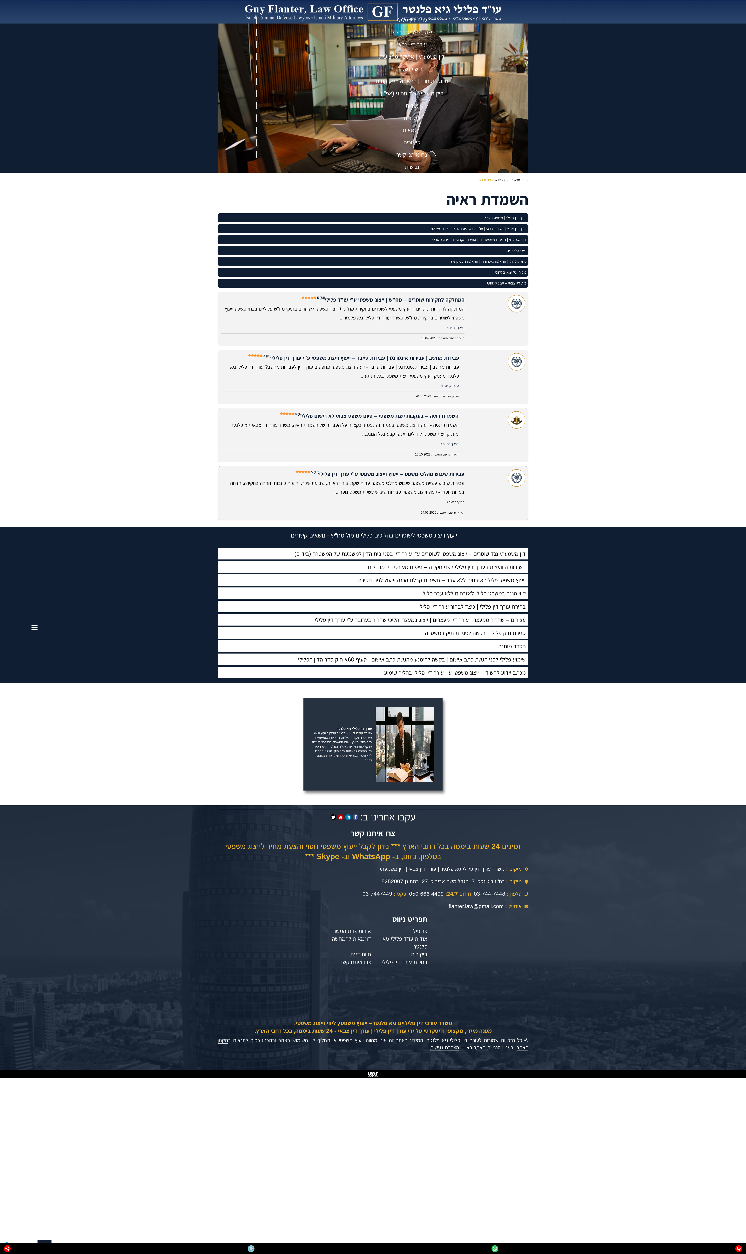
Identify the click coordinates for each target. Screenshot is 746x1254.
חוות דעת (360, 954)
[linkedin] (348, 817)
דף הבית (504, 180)
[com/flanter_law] (333, 817)
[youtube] (340, 817)
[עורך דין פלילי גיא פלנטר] (373, 12)
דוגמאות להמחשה (351, 938)
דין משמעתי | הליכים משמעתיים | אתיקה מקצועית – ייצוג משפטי (479, 239)
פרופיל (420, 931)
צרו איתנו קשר (355, 962)
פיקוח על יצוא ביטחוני (510, 272)
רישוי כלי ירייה (516, 250)
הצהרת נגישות (444, 1048)
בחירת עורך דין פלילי (404, 962)
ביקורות (419, 954)
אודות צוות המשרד (350, 931)
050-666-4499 (426, 894)
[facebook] (355, 817)
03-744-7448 (489, 894)
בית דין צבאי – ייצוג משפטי (506, 283)
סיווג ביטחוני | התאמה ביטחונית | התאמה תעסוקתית (488, 261)
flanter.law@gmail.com (476, 906)
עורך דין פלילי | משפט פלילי (505, 218)
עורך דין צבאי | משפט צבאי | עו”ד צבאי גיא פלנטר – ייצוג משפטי (478, 229)
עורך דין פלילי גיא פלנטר (354, 729)
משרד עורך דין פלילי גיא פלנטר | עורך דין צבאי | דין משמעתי (442, 869)
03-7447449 (377, 894)
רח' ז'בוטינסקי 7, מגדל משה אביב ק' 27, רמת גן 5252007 (443, 881)
